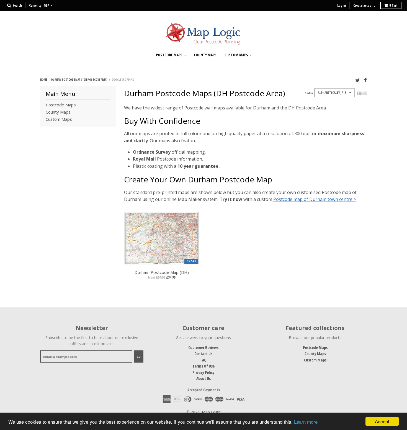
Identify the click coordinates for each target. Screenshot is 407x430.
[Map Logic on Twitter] (357, 80)
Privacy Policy (203, 372)
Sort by (309, 93)
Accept (382, 421)
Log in (341, 5)
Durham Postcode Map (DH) (162, 272)
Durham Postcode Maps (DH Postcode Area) (79, 80)
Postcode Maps (169, 54)
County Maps (205, 54)
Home (43, 80)
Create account (364, 5)
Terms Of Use (203, 366)
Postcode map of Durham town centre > (314, 199)
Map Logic (211, 412)
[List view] (364, 93)
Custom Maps (236, 54)
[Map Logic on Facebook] (365, 80)
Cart (393, 5)
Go (139, 357)
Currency (35, 5)
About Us (203, 378)
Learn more (306, 421)
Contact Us (203, 353)
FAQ (203, 360)
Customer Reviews (203, 347)
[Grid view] (359, 93)
